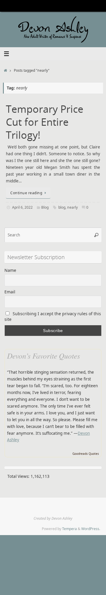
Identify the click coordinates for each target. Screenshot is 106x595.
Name (10, 270)
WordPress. (90, 528)
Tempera (69, 528)
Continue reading (26, 192)
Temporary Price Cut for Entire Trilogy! (44, 122)
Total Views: (19, 476)
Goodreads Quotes (85, 454)
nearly (72, 207)
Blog (45, 207)
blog (61, 207)
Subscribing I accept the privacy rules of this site (52, 316)
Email (9, 292)
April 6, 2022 (22, 207)
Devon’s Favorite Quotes (43, 356)
